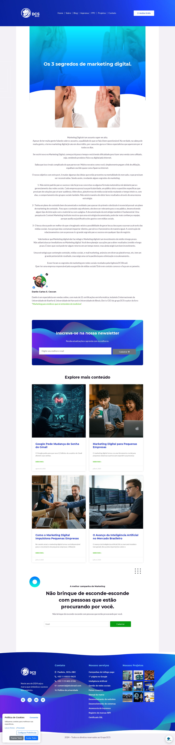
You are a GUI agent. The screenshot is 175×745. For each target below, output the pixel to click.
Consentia (34, 718)
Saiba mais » (39, 462)
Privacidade (21, 728)
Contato (112, 13)
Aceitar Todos (31, 738)
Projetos (102, 13)
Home (60, 13)
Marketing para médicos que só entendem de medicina (57, 304)
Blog (76, 13)
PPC (93, 13)
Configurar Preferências (27, 733)
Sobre (68, 13)
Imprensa (84, 13)
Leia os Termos (10, 728)
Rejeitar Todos (16, 738)
